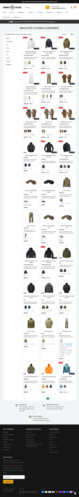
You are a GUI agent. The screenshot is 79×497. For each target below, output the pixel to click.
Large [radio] (29, 205)
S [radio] (24, 65)
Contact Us (6, 437)
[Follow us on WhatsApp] (35, 492)
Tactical (30, 12)
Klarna (5, 442)
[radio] (25, 62)
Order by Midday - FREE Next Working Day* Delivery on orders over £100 (39, 1)
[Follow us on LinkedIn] (32, 492)
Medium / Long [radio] (63, 350)
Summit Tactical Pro (31, 434)
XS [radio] (60, 65)
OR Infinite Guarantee (9, 439)
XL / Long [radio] (68, 354)
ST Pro (67, 12)
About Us (28, 432)
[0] (75, 7)
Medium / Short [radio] (69, 346)
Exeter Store (6, 17)
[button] (71, 34)
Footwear (39, 12)
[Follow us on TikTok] (29, 492)
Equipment (21, 12)
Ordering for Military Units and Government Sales (34, 445)
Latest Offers (16, 17)
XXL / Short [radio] (62, 356)
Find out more (51, 21)
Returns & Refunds (8, 434)
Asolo (50, 439)
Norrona (51, 444)
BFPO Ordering (30, 442)
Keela (50, 442)
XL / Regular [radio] (62, 354)
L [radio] (28, 65)
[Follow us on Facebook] (20, 492)
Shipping (5, 432)
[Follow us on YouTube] (26, 492)
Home (4, 12)
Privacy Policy (6, 447)
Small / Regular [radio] (69, 344)
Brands (59, 12)
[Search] (47, 7)
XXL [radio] (33, 65)
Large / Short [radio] (69, 350)
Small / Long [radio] (62, 346)
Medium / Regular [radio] (63, 348)
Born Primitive (53, 447)
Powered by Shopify (8, 491)
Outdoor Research (54, 432)
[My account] (71, 7)
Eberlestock (52, 437)
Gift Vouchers (30, 439)
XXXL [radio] (43, 346)
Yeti (50, 449)
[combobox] (35, 7)
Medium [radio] (25, 205)
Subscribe (8, 481)
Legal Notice (6, 449)
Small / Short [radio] (62, 344)
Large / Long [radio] (69, 352)
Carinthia (51, 434)
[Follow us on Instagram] (23, 492)
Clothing (11, 12)
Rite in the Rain (53, 452)
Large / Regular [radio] (63, 352)
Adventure (49, 12)
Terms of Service (7, 444)
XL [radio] (30, 65)
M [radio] (26, 65)
